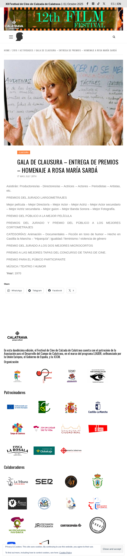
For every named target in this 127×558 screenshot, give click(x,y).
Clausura (23, 152)
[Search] (114, 37)
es (113, 3)
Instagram (95, 3)
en (119, 3)
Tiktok (101, 3)
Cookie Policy (65, 553)
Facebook (89, 3)
